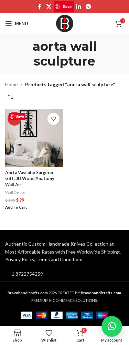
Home (11, 84)
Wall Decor (15, 192)
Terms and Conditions (60, 259)
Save (67, 6)
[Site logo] (64, 23)
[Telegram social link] (88, 6)
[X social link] (49, 6)
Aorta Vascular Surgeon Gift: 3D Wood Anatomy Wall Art (29, 178)
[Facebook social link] (40, 6)
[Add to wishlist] (53, 119)
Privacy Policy (19, 259)
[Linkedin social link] (78, 6)
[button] (16, 207)
